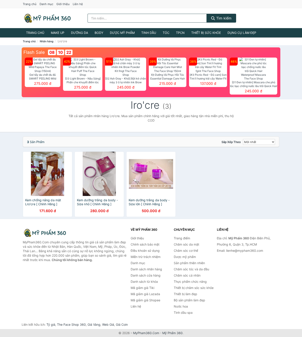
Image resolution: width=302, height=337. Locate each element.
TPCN (180, 33)
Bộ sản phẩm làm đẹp (189, 300)
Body (99, 33)
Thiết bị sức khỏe (206, 33)
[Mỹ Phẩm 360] (45, 233)
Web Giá (108, 324)
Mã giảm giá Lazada (145, 294)
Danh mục (46, 4)
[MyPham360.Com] (47, 18)
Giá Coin (122, 324)
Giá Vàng (94, 324)
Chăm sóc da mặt (186, 244)
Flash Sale (34, 52)
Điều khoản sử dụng (145, 250)
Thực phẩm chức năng (190, 281)
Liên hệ (78, 4)
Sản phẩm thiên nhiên (189, 263)
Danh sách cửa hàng (146, 275)
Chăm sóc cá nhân (187, 275)
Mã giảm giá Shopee (145, 300)
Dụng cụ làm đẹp (241, 33)
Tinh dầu (148, 33)
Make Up (57, 33)
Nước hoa (181, 306)
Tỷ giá (50, 324)
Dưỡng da (79, 33)
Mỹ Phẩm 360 (172, 333)
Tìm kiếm (223, 18)
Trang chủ (29, 4)
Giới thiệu (63, 4)
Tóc (166, 33)
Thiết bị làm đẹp (185, 294)
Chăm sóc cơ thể (186, 250)
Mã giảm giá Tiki (142, 288)
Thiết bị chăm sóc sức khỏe (194, 288)
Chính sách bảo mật (145, 244)
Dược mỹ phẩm (122, 33)
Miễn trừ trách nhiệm (146, 257)
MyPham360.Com (146, 333)
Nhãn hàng (47, 41)
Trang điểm (182, 238)
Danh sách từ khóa (144, 281)
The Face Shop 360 (71, 324)
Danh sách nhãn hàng (146, 269)
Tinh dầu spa (183, 312)
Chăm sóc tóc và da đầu (191, 269)
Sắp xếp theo (231, 142)
